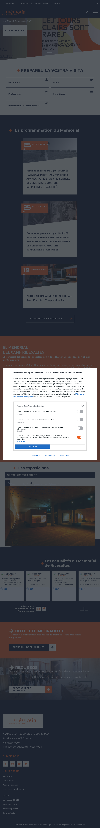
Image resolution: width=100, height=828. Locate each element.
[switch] (80, 411)
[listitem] (50, 406)
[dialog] (50, 414)
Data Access (50, 455)
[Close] (92, 373)
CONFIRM (32, 447)
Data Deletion (36, 455)
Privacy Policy (64, 455)
